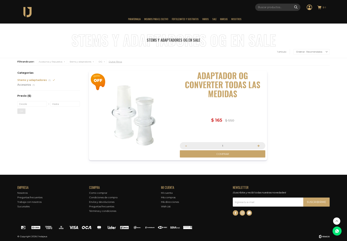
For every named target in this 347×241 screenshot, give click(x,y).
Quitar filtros (115, 61)
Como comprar (98, 192)
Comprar (222, 153)
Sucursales (23, 206)
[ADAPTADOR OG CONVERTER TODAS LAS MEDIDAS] (133, 115)
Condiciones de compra (103, 197)
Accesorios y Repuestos (50, 61)
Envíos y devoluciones (101, 201)
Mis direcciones (170, 201)
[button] (295, 7)
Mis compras (168, 197)
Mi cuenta (167, 192)
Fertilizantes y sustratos (185, 19)
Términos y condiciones (102, 210)
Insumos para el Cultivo (156, 19)
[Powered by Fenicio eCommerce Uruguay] (324, 236)
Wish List (166, 206)
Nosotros (236, 19)
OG (100, 61)
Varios (205, 19)
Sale (214, 19)
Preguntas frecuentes (29, 197)
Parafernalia (134, 19)
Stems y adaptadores (80, 61)
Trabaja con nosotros (29, 201)
